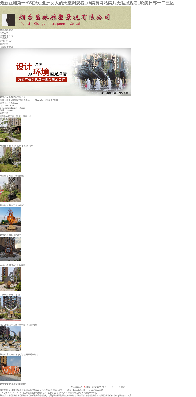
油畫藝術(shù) (6, 47)
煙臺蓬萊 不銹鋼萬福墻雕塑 (13, 384)
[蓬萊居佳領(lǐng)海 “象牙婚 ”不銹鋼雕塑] (98, 308)
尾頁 (123, 387)
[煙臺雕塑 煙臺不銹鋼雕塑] (98, 159)
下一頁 (117, 387)
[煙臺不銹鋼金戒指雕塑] (98, 219)
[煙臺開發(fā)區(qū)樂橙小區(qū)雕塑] (98, 130)
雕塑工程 (4, 33)
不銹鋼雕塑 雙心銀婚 (10, 295)
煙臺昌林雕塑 (6, 30)
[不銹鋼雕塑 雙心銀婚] (98, 279)
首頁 (18, 116)
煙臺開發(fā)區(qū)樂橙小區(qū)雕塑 (16, 146)
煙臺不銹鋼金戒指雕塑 (10, 235)
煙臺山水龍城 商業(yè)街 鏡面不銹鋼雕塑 (19, 354)
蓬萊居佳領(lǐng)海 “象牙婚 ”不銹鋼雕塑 (18, 325)
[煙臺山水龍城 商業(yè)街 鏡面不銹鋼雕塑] (98, 338)
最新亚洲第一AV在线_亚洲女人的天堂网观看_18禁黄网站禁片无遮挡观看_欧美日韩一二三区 (87, 2)
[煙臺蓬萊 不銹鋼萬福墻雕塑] (98, 368)
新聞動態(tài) (6, 41)
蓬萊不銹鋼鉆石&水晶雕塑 (12, 265)
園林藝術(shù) (6, 35)
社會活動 (4, 44)
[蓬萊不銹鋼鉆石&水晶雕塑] (98, 249)
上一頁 (110, 387)
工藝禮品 (4, 38)
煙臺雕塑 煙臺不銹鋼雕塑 (12, 175)
